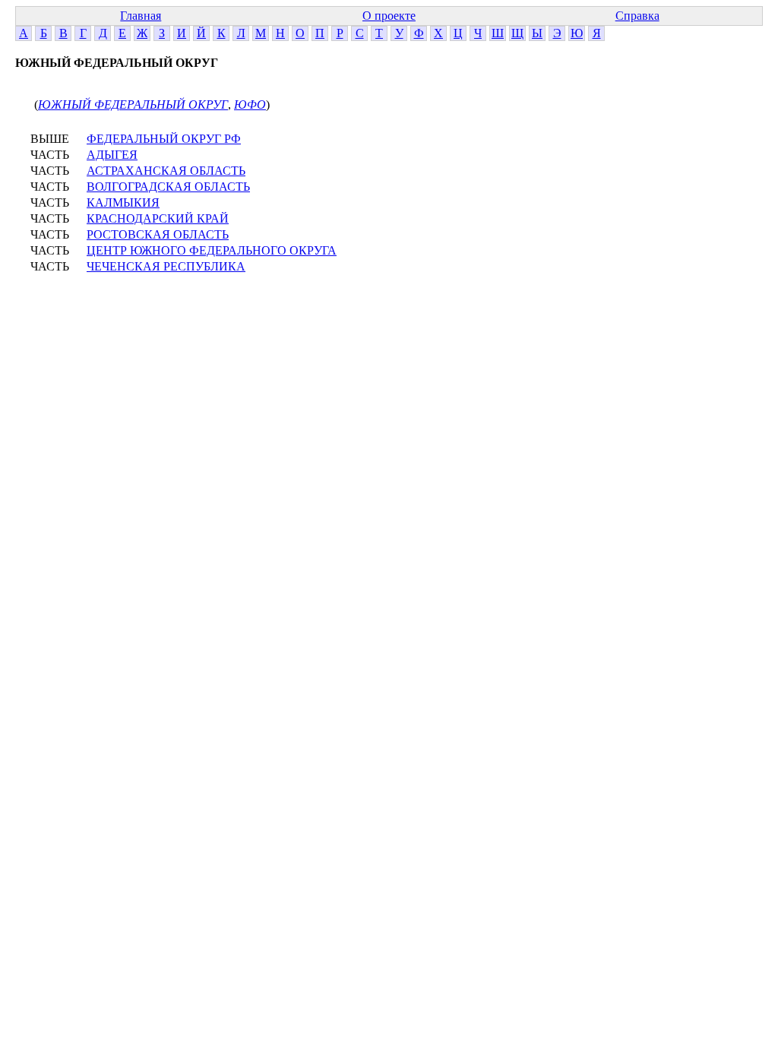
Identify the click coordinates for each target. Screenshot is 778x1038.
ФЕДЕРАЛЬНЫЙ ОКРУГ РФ (164, 138)
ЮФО (250, 104)
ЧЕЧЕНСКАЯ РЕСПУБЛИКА (166, 266)
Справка (637, 15)
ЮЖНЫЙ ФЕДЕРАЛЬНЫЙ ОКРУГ (133, 104)
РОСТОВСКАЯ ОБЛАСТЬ (158, 234)
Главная (140, 15)
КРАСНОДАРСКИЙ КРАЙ (158, 218)
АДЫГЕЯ (112, 154)
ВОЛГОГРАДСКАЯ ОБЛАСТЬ (168, 186)
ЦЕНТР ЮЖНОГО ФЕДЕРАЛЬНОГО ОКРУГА (212, 250)
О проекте (389, 15)
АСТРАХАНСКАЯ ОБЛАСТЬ (166, 170)
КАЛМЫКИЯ (123, 202)
